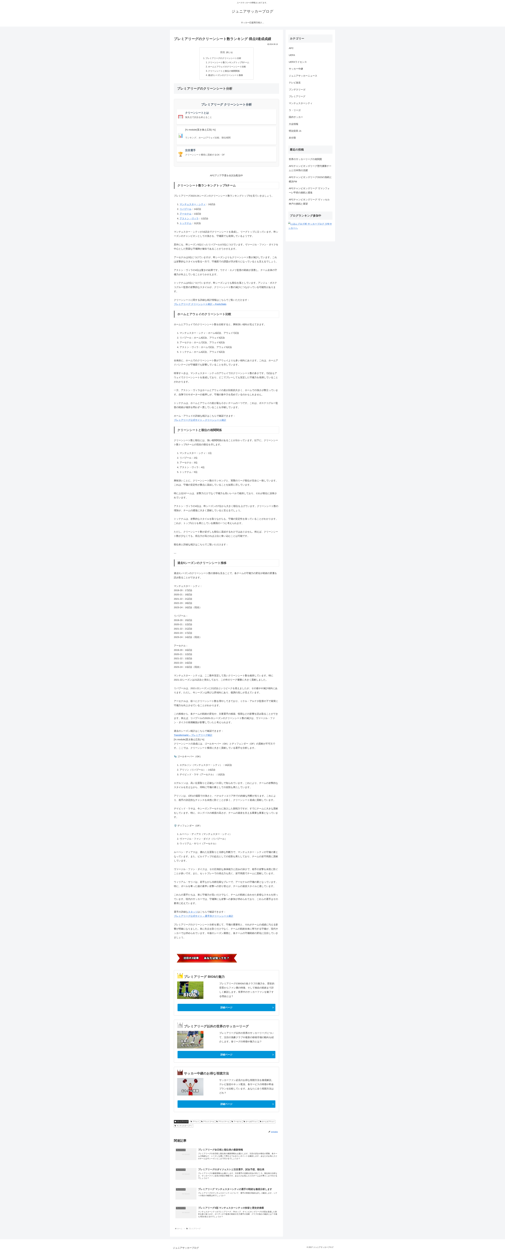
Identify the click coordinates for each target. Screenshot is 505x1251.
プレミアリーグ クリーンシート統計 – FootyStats (200, 304)
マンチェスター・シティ (193, 204)
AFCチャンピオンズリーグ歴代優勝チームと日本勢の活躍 (310, 168)
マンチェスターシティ (184, 1126)
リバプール (185, 209)
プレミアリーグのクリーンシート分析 (223, 58)
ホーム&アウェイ (252, 1121)
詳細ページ (226, 1007)
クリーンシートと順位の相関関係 (224, 71)
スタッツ (193, 912)
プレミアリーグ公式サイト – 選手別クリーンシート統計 (203, 916)
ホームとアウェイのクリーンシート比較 (227, 66)
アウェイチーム (223, 1121)
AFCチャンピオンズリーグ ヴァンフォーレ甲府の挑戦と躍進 (309, 190)
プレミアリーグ (182, 1121)
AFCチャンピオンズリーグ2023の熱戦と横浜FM (310, 179)
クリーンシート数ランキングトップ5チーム (228, 62)
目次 (222, 52)
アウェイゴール (208, 1121)
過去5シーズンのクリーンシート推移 (225, 75)
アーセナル (185, 213)
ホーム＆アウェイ (268, 1121)
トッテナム (185, 223)
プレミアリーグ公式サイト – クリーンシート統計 (200, 420)
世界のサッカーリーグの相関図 (305, 159)
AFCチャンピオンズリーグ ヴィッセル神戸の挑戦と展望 (309, 201)
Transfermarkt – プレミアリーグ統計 (193, 735)
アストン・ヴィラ (189, 218)
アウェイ (196, 1121)
